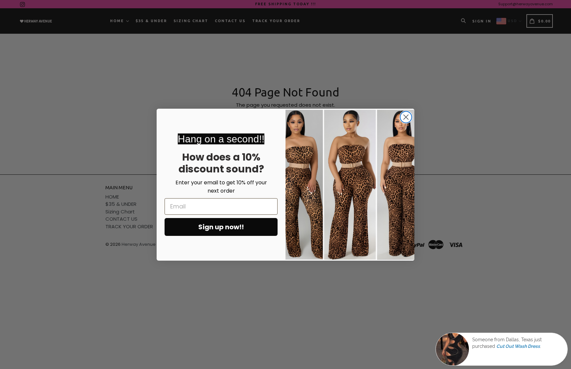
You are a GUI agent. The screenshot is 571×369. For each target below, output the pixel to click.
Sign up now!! (221, 227)
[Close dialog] (406, 117)
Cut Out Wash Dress (518, 346)
